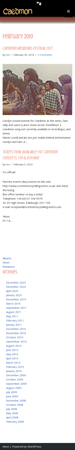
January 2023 (14, 295)
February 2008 (15, 421)
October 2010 (14, 337)
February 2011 (15, 320)
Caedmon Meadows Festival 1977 (28, 48)
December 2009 (16, 375)
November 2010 (16, 333)
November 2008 (16, 400)
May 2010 (12, 354)
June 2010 (12, 350)
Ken (8, 54)
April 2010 (12, 358)
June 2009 (12, 396)
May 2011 (12, 316)
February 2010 (15, 367)
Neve (6, 446)
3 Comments (45, 54)
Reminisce (9, 266)
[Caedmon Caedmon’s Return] (18, 11)
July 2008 (11, 409)
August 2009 (13, 388)
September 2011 (16, 307)
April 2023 (12, 291)
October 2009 (14, 379)
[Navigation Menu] (68, 13)
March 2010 (13, 362)
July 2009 (11, 392)
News (6, 262)
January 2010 (14, 371)
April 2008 (12, 417)
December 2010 (16, 329)
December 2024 (16, 286)
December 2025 (16, 282)
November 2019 (16, 299)
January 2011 (14, 324)
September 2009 (16, 383)
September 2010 (16, 341)
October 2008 (14, 404)
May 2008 (12, 413)
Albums (7, 258)
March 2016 (13, 303)
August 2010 (13, 345)
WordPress (34, 446)
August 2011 (13, 312)
